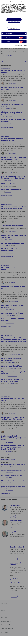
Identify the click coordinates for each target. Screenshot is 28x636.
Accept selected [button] (14, 24)
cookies (10, 14)
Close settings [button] (13, 28)
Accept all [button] (14, 19)
